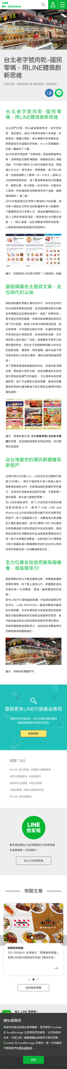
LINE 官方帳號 (20, 770)
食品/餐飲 (36, 783)
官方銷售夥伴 (19, 776)
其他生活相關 (19, 783)
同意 (33, 1060)
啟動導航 (33, 733)
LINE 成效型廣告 (22, 797)
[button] (29, 979)
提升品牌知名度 (34, 790)
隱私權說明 (25, 1048)
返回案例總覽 (33, 988)
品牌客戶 (36, 776)
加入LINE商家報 (33, 861)
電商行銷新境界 (42, 770)
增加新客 (17, 790)
